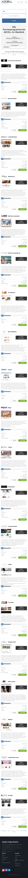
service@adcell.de (8, 851)
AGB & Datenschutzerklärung (19, 860)
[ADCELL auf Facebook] (6, 870)
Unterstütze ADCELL (6, 862)
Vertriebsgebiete (14, 45)
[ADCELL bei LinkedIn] (9, 870)
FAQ (16, 862)
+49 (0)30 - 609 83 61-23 (16, 847)
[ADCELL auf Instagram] (3, 870)
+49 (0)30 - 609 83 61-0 (15, 846)
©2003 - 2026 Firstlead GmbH (14, 874)
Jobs (16, 857)
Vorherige (3, 53)
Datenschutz (17, 863)
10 (21, 53)
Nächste (25, 53)
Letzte (14, 54)
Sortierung (14, 41)
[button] (14, 21)
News (3, 855)
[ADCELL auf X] (12, 870)
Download (4, 859)
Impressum (17, 865)
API (2, 860)
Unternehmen (18, 855)
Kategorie (14, 37)
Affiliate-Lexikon (5, 857)
